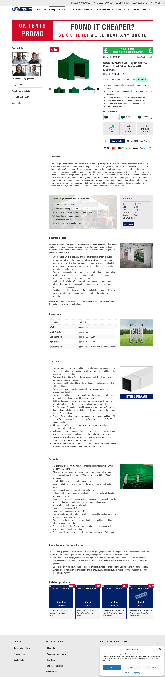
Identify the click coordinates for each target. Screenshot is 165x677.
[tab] (15, 85)
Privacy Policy (136, 673)
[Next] (98, 89)
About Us (51, 648)
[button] (160, 649)
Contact (136, 9)
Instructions (128, 224)
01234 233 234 (20, 97)
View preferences (152, 667)
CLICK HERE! (74, 35)
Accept (112, 667)
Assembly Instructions (56, 654)
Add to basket (117, 141)
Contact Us (52, 671)
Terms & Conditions (22, 648)
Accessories (122, 9)
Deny (132, 667)
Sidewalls (146, 117)
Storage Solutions (103, 9)
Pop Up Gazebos (56, 9)
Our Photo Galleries (55, 666)
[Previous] (50, 89)
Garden (87, 9)
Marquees (41, 9)
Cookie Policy (127, 673)
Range (128, 117)
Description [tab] (55, 156)
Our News (51, 660)
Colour (111, 117)
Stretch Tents (74, 9)
